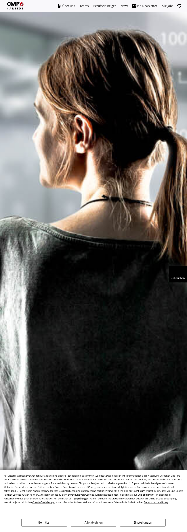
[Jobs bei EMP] (15, 6)
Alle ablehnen (94, 522)
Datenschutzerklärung (156, 502)
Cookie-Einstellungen (43, 502)
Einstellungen (142, 522)
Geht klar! (44, 522)
